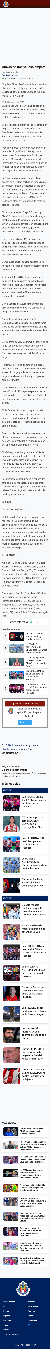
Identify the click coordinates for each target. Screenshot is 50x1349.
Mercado (7, 1320)
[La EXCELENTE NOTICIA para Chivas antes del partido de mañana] (12, 973)
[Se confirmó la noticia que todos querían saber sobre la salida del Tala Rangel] (11, 1261)
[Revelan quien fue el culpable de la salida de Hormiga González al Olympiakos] (11, 1231)
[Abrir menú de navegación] (44, 4)
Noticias (31, 1302)
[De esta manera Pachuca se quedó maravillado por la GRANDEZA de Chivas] (12, 911)
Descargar (25, 722)
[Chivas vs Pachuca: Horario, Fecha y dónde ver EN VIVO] (17, 636)
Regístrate (32, 1311)
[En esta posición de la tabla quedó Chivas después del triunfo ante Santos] (11, 1188)
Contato (31, 1316)
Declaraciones (9, 1302)
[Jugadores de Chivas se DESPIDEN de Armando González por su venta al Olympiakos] (11, 1246)
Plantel (6, 1330)
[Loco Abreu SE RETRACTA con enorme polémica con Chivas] (12, 1035)
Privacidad (32, 1320)
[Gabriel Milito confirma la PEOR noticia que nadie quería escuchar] (11, 1131)
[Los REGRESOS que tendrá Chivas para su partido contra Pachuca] (17, 688)
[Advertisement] (25, 35)
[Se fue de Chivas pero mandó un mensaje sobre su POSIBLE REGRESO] (12, 993)
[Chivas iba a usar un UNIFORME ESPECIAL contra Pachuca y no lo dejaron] (12, 1076)
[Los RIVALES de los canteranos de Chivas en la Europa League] (12, 1014)
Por (10, 75)
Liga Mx (6, 1316)
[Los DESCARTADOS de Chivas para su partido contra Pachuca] (17, 675)
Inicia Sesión (33, 1306)
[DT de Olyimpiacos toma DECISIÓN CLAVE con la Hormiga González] (17, 662)
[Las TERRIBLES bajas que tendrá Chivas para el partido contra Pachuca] (12, 952)
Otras (5, 1325)
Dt (4, 1306)
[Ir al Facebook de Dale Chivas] (28, 1324)
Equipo (6, 1311)
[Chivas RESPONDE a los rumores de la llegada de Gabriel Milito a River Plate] (12, 1055)
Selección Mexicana (11, 1334)
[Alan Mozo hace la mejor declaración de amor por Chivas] (12, 932)
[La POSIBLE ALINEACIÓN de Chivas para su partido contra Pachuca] (17, 648)
